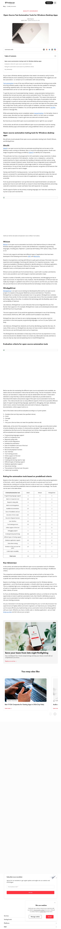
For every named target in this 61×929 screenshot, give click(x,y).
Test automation (8, 83)
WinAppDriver (7, 291)
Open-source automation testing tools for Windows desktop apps (23, 61)
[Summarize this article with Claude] (46, 49)
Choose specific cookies (38, 910)
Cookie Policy (43, 911)
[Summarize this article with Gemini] (49, 49)
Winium (5, 244)
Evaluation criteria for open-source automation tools (18, 64)
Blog (4, 6)
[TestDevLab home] (10, 2)
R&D (5, 927)
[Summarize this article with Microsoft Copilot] (55, 49)
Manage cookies (35, 917)
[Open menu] (55, 3)
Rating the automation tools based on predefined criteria (19, 66)
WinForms (37, 256)
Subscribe (30, 892)
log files (53, 107)
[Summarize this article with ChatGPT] (44, 49)
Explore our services (10, 661)
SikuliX (5, 148)
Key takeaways (8, 69)
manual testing (38, 113)
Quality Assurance (11, 6)
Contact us (49, 2)
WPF (29, 256)
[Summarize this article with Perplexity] (52, 49)
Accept (50, 917)
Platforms (6, 923)
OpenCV (31, 152)
